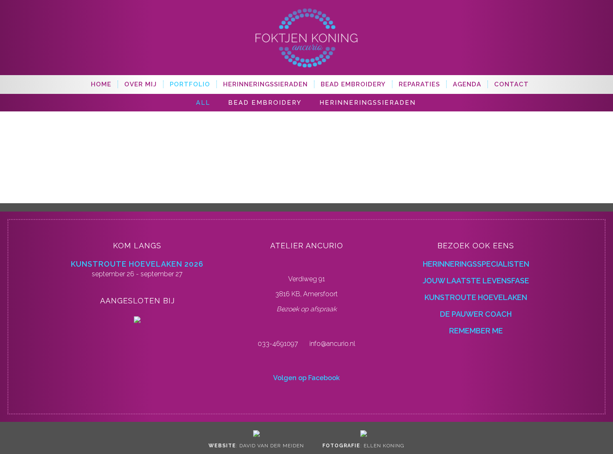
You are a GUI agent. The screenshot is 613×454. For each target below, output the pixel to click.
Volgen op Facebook (306, 378)
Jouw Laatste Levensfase (476, 280)
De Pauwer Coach (476, 314)
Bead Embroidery (353, 84)
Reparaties (419, 84)
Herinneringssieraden (265, 84)
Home (101, 84)
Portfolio (190, 84)
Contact (511, 84)
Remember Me (476, 330)
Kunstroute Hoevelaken (476, 297)
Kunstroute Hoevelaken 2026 (137, 264)
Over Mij (140, 84)
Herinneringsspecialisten (476, 264)
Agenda (467, 84)
